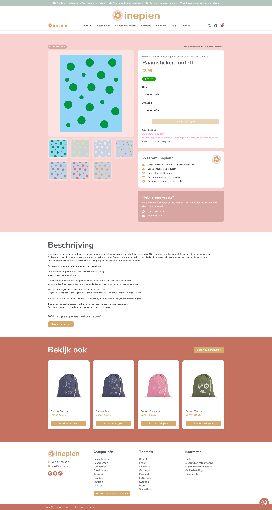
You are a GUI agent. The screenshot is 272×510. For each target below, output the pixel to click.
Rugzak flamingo (150, 411)
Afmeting (147, 103)
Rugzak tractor (194, 411)
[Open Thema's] (109, 26)
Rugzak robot (103, 411)
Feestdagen (167, 56)
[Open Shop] (90, 26)
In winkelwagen (185, 121)
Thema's (154, 56)
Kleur (145, 87)
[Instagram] (60, 473)
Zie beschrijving (162, 141)
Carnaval (180, 56)
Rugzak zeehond (60, 411)
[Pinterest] (55, 473)
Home (145, 56)
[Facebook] (50, 473)
